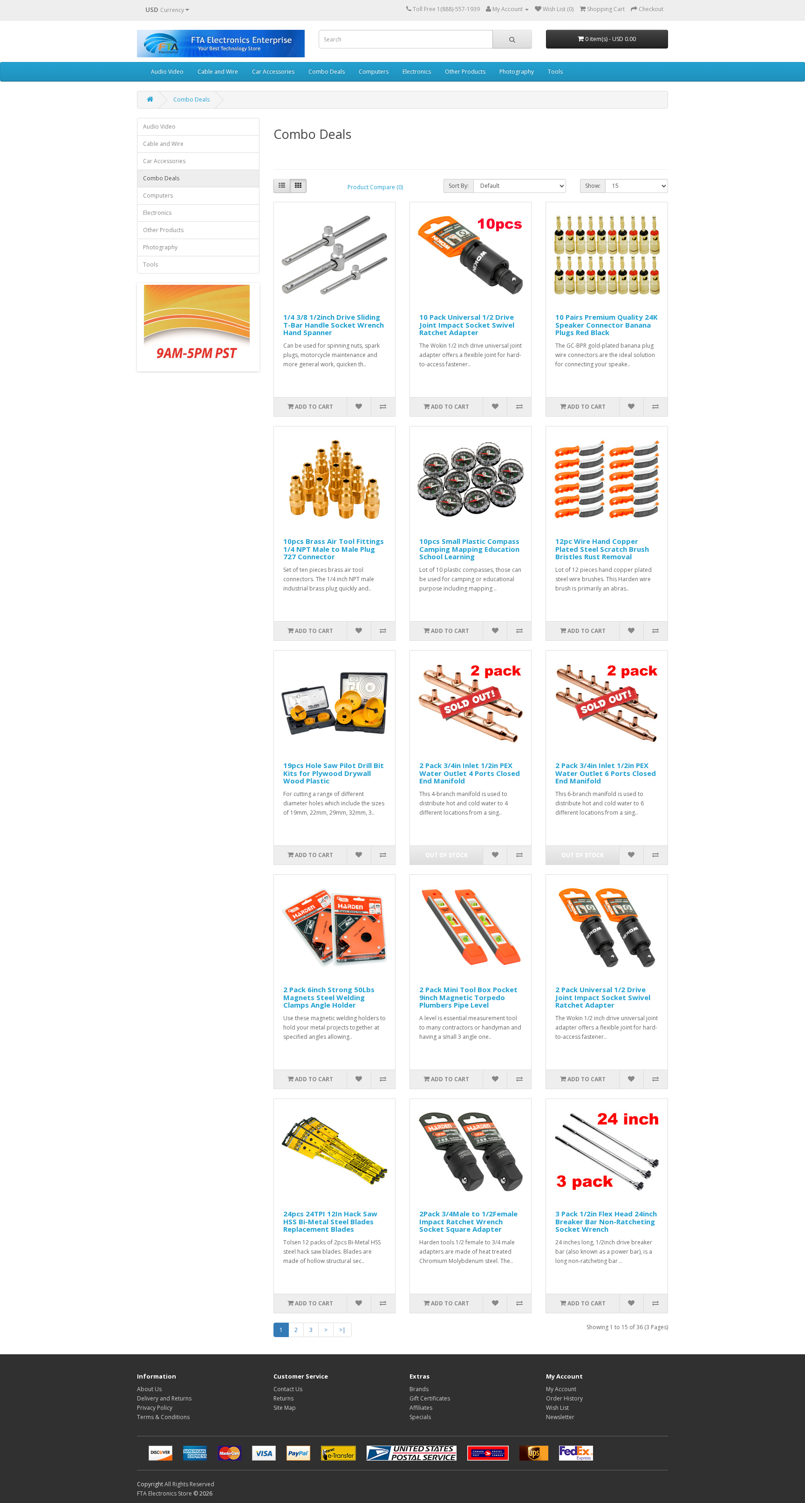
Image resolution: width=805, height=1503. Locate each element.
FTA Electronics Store (164, 1493)
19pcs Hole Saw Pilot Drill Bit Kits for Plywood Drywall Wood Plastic (333, 773)
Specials (420, 1417)
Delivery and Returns (164, 1398)
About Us (149, 1389)
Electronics (416, 71)
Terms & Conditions (163, 1417)
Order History (564, 1398)
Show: (592, 186)
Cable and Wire (218, 71)
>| (342, 1330)
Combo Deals (326, 71)
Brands (419, 1389)
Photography (516, 71)
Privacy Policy (154, 1408)
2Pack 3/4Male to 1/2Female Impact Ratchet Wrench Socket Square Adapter (468, 1221)
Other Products (465, 71)
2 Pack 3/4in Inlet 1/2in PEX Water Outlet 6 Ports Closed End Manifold (605, 773)
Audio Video (167, 71)
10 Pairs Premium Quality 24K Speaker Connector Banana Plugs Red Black (606, 324)
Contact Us (287, 1389)
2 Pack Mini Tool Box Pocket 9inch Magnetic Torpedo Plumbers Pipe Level (468, 997)
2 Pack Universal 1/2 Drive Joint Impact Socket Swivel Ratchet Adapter (602, 997)
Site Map (284, 1408)
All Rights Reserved (189, 1484)
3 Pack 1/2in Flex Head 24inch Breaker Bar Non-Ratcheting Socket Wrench (606, 1221)
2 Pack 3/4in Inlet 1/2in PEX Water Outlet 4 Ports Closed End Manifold (469, 773)
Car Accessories (273, 71)
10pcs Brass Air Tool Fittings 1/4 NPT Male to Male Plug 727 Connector (333, 548)
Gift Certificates (429, 1398)
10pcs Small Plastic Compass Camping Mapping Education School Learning (469, 548)
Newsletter (560, 1417)
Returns (283, 1398)
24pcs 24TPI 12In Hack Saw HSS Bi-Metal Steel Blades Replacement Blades (330, 1221)
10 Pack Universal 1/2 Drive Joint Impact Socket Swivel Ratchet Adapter (466, 324)
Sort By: (459, 186)
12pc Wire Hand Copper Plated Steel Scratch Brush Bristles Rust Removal (602, 548)
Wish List (557, 1408)
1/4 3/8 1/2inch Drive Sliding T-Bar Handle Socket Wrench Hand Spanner (333, 324)
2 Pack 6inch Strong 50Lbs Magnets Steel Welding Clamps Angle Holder (329, 997)
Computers (374, 71)
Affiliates (420, 1408)
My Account (561, 1389)
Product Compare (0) (375, 187)
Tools (555, 71)
